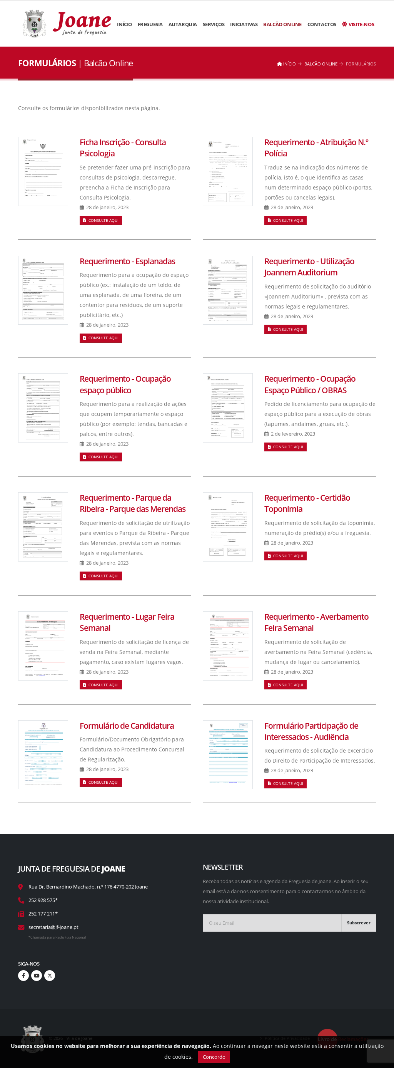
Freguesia (150, 24)
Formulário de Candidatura (127, 725)
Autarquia (183, 24)
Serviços (214, 24)
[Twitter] (49, 975)
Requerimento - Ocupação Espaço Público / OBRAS (310, 384)
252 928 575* (43, 900)
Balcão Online (282, 24)
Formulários (361, 64)
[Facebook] (23, 975)
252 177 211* (43, 913)
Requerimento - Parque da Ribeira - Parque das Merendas (132, 503)
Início (124, 24)
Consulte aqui (103, 220)
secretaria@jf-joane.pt (53, 927)
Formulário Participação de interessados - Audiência (311, 731)
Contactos (321, 24)
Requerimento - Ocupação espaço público (125, 384)
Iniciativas (244, 24)
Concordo (214, 1056)
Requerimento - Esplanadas (127, 261)
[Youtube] (36, 975)
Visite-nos (361, 24)
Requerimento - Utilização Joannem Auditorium (309, 267)
